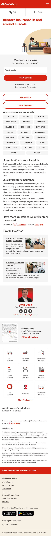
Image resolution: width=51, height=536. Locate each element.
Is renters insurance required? (15, 264)
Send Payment (25, 105)
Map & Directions (30, 337)
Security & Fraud (8, 485)
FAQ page (39, 224)
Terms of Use (7, 492)
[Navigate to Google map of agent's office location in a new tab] (30, 311)
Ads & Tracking (7, 482)
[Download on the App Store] (9, 513)
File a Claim (25, 97)
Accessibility (6, 488)
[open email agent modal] (25, 311)
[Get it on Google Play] (26, 513)
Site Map (5, 502)
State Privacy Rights (9, 498)
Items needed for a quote (25, 87)
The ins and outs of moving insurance (14, 239)
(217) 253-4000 (19, 224)
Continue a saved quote (25, 84)
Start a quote (25, 78)
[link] (13, 4)
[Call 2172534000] (21, 311)
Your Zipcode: (10, 70)
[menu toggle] (47, 4)
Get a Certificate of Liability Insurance (26, 315)
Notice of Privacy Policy (10, 495)
